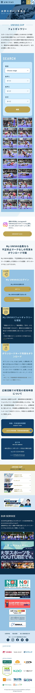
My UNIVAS (28, 3)
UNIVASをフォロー (17, 234)
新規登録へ (17, 299)
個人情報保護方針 (25, 633)
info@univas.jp (19, 455)
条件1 (7, 76)
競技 (7, 66)
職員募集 (15, 633)
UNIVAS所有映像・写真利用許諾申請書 (17, 431)
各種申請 (7, 633)
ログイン (17, 289)
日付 (7, 97)
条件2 (7, 87)
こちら (5, 338)
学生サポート (23, 2)
